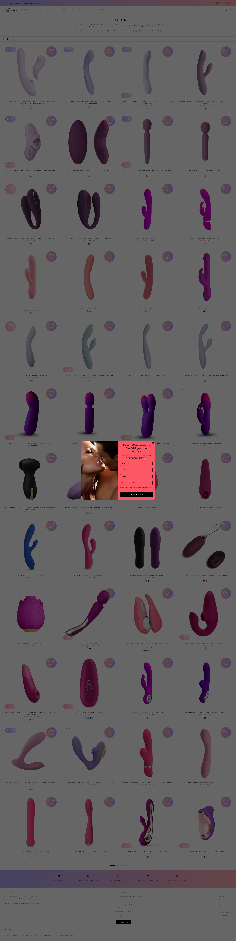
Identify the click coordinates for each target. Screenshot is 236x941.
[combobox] (123, 483)
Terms (146, 489)
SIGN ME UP (136, 495)
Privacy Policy (140, 489)
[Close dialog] (153, 443)
